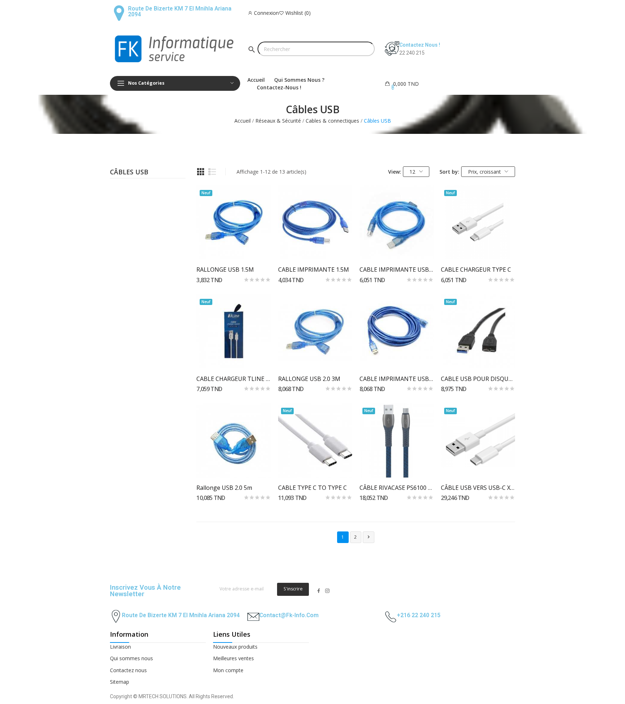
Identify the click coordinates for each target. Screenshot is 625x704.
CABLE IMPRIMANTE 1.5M (313, 269)
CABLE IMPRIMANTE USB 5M (397, 379)
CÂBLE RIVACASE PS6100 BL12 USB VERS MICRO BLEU (397, 488)
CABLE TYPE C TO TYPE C (312, 488)
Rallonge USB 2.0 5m (224, 488)
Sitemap (119, 681)
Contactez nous (128, 670)
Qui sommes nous (131, 658)
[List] (212, 172)
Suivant (368, 537)
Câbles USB (129, 172)
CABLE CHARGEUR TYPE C (476, 269)
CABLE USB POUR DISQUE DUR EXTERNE (478, 379)
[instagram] (327, 591)
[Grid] (200, 172)
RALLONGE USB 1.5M (225, 269)
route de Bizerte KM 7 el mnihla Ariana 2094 (181, 615)
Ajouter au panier (233, 247)
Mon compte (228, 670)
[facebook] (318, 591)
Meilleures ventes (233, 658)
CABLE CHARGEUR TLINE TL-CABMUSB (233, 379)
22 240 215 (412, 53)
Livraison (120, 646)
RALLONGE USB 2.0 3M (309, 379)
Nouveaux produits (235, 646)
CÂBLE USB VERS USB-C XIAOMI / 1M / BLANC (478, 488)
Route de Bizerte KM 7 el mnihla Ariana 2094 (179, 11)
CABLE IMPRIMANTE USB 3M (397, 269)
